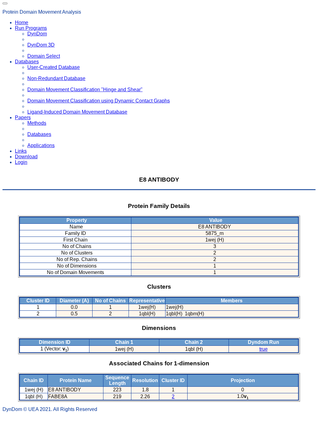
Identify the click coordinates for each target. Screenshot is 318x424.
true (263, 349)
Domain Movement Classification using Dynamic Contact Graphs (98, 100)
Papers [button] (23, 117)
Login (21, 162)
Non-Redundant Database (56, 78)
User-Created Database (53, 67)
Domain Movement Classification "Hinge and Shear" (85, 89)
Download (26, 156)
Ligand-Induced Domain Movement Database (77, 112)
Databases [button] (27, 61)
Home (21, 22)
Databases (39, 134)
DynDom (37, 33)
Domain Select (43, 56)
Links (21, 151)
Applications (41, 145)
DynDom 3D (41, 44)
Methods (36, 123)
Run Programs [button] (31, 28)
